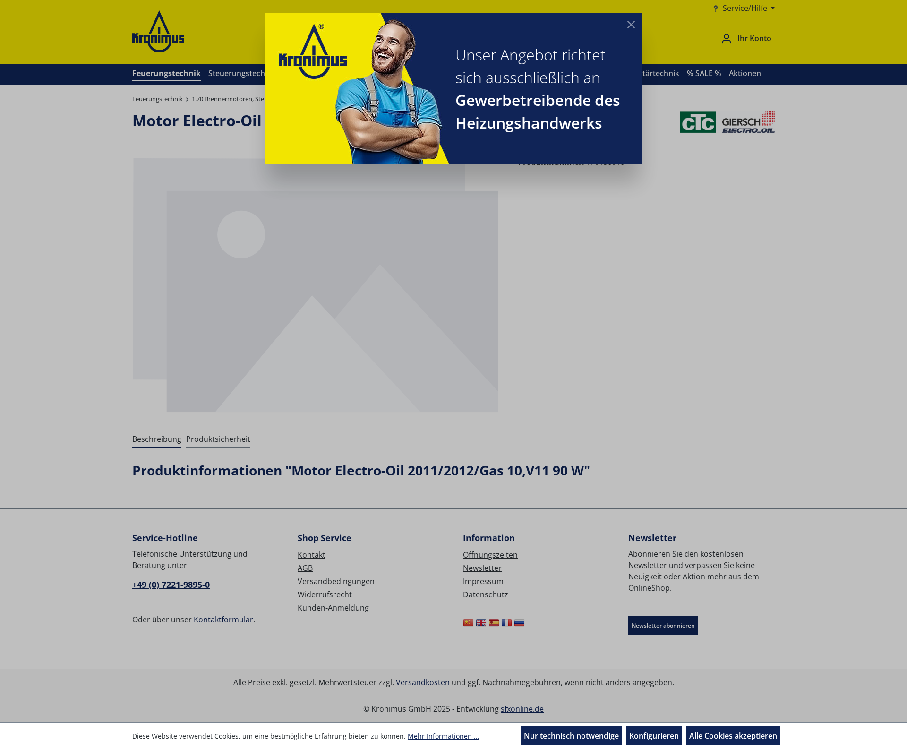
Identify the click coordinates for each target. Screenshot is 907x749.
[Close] (631, 24)
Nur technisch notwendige (571, 736)
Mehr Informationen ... (443, 736)
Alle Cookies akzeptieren (733, 736)
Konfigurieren (654, 736)
